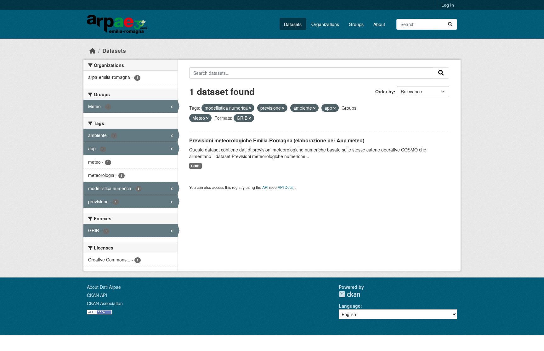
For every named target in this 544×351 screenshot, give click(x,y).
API (265, 187)
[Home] (92, 50)
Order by (384, 91)
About (379, 24)
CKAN (349, 294)
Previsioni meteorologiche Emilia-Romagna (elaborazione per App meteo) (276, 140)
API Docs (285, 187)
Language (349, 306)
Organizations (325, 24)
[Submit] (450, 24)
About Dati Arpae (104, 287)
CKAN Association (105, 303)
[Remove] (250, 108)
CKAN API (97, 295)
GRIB (195, 165)
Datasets (293, 24)
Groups (356, 24)
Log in (447, 5)
